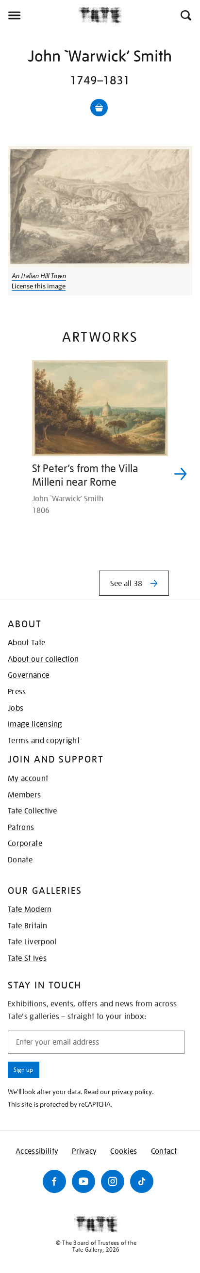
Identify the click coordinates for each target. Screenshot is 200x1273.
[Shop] (99, 107)
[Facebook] (54, 1181)
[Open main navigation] (39, 15)
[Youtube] (83, 1181)
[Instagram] (112, 1181)
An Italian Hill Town (39, 275)
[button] (185, 15)
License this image (39, 286)
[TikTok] (141, 1181)
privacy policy (132, 1091)
